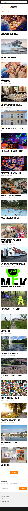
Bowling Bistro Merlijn (9, 34)
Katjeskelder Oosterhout (10, 218)
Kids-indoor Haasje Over (10, 398)
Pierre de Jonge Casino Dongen (12, 151)
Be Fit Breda (5, 81)
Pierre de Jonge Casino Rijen (11, 173)
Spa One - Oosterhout (8, 57)
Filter (4, 12)
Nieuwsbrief (4, 481)
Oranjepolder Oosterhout (10, 420)
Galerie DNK (5, 465)
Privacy (2, 495)
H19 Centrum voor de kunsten (12, 128)
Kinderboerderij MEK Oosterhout (13, 286)
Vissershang (5, 331)
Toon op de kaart (22, 11)
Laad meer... (14, 472)
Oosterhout (4, 498)
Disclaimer (3, 497)
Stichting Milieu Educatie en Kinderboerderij (11, 241)
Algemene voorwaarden (5, 496)
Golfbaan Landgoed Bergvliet (12, 105)
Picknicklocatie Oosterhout (11, 309)
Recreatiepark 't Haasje (9, 442)
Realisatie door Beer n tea (6, 503)
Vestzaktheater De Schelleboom (13, 264)
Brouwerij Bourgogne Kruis (11, 195)
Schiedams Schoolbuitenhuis (11, 375)
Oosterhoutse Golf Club (9, 353)
